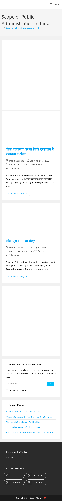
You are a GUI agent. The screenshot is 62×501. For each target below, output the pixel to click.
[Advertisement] (31, 75)
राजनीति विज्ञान (36, 164)
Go (50, 383)
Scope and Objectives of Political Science (23, 427)
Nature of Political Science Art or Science (23, 411)
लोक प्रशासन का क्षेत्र (20, 240)
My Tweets (9, 457)
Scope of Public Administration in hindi (22, 28)
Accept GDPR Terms (18, 390)
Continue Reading (19, 192)
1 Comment (14, 168)
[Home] (2, 28)
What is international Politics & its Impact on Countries (29, 417)
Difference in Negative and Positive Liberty (24, 422)
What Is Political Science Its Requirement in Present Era (29, 432)
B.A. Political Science (19, 164)
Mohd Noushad (16, 160)
